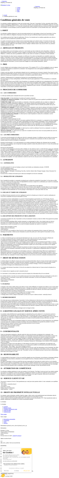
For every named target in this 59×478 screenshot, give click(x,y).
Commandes (6, 420)
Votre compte (4, 414)
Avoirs (4, 421)
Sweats (18, 8)
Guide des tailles (7, 410)
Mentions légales (7, 408)
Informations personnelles (9, 419)
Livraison (5, 406)
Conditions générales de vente (10, 409)
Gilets (18, 11)
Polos (18, 10)
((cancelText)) (4, 473)
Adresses (5, 423)
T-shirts (18, 7)
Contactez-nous (7, 411)
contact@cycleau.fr (17, 435)
